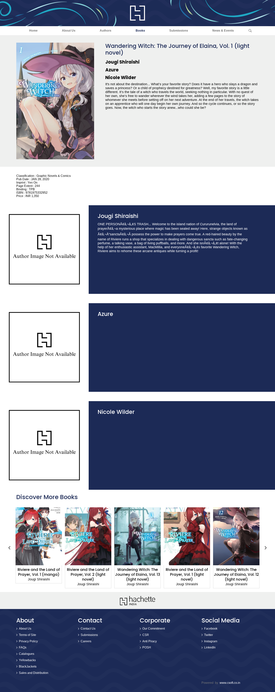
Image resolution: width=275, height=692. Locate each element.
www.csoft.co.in (230, 682)
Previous (9, 547)
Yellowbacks (27, 660)
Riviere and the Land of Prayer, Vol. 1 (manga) (39, 572)
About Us (68, 30)
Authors (105, 30)
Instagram (210, 641)
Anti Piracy (149, 641)
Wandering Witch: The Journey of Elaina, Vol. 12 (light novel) (236, 574)
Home (33, 30)
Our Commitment (153, 628)
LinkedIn (210, 647)
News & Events (223, 30)
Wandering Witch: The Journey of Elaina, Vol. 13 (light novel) (137, 574)
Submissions (178, 30)
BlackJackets (27, 666)
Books (140, 30)
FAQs (22, 647)
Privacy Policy (28, 641)
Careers (86, 641)
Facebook (210, 628)
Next (265, 547)
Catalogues (26, 653)
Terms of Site (27, 634)
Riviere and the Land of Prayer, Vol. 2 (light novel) (88, 574)
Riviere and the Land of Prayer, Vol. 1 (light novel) (187, 574)
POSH (146, 647)
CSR (145, 634)
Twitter (208, 634)
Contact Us (88, 628)
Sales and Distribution (33, 672)
